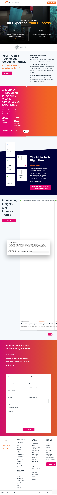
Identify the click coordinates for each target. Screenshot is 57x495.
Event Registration (36, 455)
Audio (47, 443)
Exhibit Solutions (35, 448)
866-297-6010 (6, 445)
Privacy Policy (47, 492)
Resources (34, 477)
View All (9, 220)
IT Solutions (21, 439)
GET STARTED (7, 73)
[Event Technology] (15, 34)
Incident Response (21, 480)
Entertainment (20, 476)
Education (19, 487)
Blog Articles (34, 472)
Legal (18, 485)
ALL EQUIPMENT (50, 459)
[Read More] (10, 165)
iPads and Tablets (50, 457)
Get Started (51, 2)
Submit (28, 429)
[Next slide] (27, 131)
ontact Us (51, 464)
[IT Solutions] (42, 34)
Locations (34, 479)
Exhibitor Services (36, 447)
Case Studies (35, 474)
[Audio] (10, 149)
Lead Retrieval (35, 454)
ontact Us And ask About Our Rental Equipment (40, 187)
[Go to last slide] (24, 131)
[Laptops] (22, 161)
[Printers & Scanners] (10, 180)
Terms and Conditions (36, 492)
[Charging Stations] (22, 175)
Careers (33, 476)
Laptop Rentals (20, 454)
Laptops (48, 445)
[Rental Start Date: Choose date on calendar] (47, 401)
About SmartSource (36, 468)
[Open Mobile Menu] (2, 2)
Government (20, 478)
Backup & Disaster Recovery (19, 447)
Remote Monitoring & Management (20, 465)
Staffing (18, 475)
